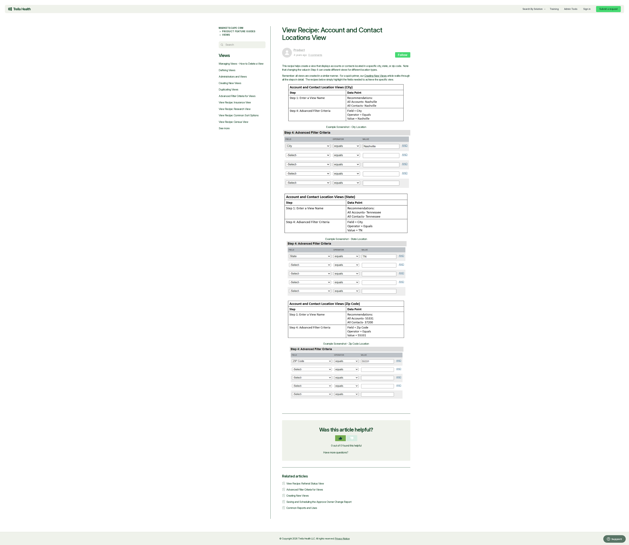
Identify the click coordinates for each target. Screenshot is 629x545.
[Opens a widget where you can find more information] (601, 539)
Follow (403, 55)
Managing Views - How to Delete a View (241, 63)
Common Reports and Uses (301, 508)
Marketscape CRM (231, 27)
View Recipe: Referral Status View (305, 483)
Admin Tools (570, 9)
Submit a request (608, 9)
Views (226, 34)
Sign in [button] (587, 9)
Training (554, 9)
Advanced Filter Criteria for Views (237, 96)
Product (299, 50)
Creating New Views (230, 83)
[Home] (19, 9)
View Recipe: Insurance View (235, 102)
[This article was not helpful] (352, 438)
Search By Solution (533, 9)
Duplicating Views (228, 89)
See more (224, 128)
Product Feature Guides (238, 31)
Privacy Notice (342, 538)
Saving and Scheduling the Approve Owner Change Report (319, 501)
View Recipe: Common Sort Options (238, 115)
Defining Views (227, 70)
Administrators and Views (233, 76)
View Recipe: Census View (233, 121)
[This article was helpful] (340, 438)
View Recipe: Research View (234, 109)
